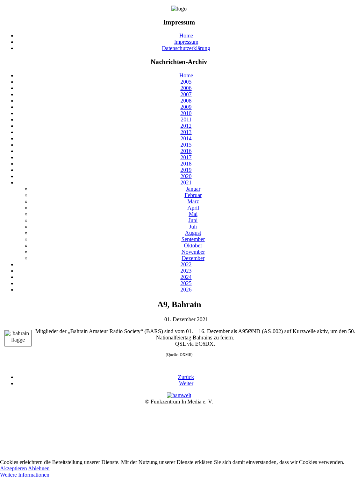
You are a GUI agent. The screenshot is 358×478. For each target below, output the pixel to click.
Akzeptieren (13, 468)
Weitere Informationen (24, 475)
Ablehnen (39, 468)
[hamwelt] (179, 395)
